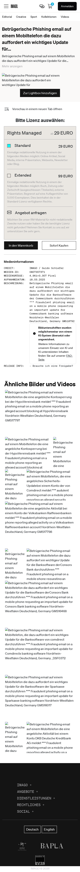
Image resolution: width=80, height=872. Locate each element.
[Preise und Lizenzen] (42, 6)
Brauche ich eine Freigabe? (53, 366)
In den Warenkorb (21, 245)
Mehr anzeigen (12, 66)
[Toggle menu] (6, 6)
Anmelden (67, 6)
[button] (39, 413)
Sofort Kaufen (59, 245)
